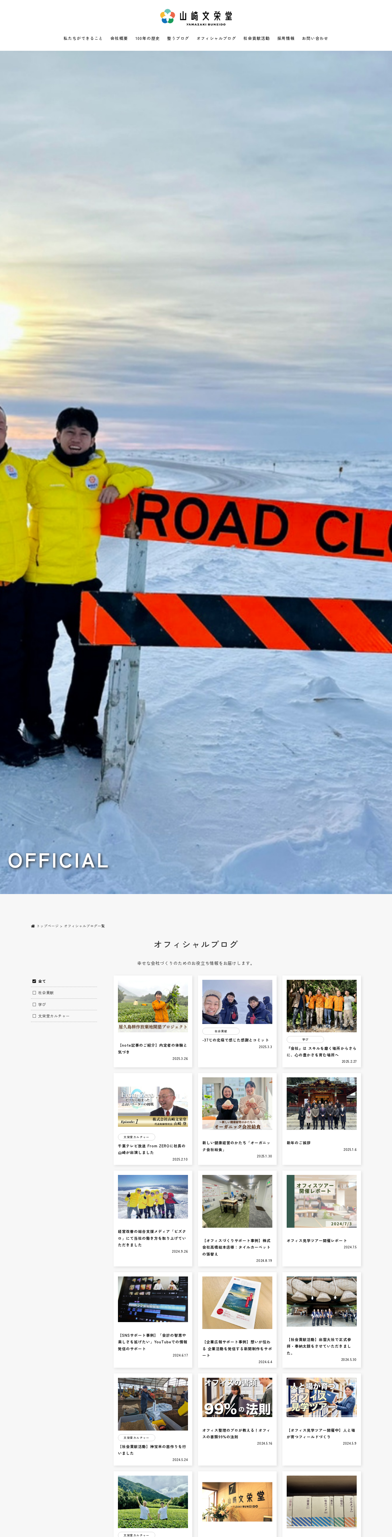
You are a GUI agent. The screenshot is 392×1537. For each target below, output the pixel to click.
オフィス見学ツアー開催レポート (317, 1240)
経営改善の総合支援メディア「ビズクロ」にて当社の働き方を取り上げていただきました (152, 1238)
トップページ (47, 925)
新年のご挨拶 (299, 1142)
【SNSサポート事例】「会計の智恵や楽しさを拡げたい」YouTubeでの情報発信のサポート (153, 1341)
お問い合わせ (315, 38)
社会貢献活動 (256, 38)
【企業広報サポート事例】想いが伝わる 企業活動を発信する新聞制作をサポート (237, 1348)
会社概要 (119, 38)
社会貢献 (46, 992)
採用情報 (286, 38)
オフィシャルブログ (216, 38)
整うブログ (178, 38)
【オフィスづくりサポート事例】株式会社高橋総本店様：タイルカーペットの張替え (236, 1247)
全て (42, 981)
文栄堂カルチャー (54, 1016)
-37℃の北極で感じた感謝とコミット (235, 1040)
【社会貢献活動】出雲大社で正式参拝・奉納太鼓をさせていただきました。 (319, 1346)
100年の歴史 (147, 38)
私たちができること (83, 38)
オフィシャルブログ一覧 (84, 925)
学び (42, 1004)
